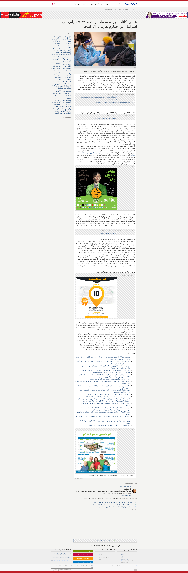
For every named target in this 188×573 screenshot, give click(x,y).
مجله (63, 553)
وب (61, 553)
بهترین (65, 553)
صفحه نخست (117, 4)
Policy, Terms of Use (124, 559)
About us (122, 553)
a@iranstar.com (126, 495)
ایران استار (69, 553)
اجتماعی (62, 554)
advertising (67, 556)
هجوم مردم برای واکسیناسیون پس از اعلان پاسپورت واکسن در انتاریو (109, 394)
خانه (136, 9)
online (57, 557)
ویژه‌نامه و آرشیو (97, 4)
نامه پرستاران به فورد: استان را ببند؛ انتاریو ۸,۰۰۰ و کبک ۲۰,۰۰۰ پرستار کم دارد (106, 370)
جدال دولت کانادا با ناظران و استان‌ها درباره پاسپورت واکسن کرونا (109, 425)
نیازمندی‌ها (77, 4)
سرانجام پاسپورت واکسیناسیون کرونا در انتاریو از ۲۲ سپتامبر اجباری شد (108, 396)
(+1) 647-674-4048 (102, 553)
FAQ (122, 556)
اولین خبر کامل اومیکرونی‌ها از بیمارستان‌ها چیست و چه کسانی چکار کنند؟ (107, 372)
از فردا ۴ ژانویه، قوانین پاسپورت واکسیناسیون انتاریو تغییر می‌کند (110, 379)
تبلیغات (59, 554)
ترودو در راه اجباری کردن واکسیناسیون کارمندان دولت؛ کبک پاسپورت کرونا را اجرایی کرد (102, 407)
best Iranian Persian (59, 556)
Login (122, 557)
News (64, 556)
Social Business (61, 557)
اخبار (65, 554)
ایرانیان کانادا (54, 553)
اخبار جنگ (107, 4)
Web (65, 557)
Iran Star (53, 556)
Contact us (122, 554)
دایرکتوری (86, 4)
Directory (68, 557)
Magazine (54, 557)
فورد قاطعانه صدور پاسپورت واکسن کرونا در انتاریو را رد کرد (111, 410)
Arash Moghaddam (125, 486)
